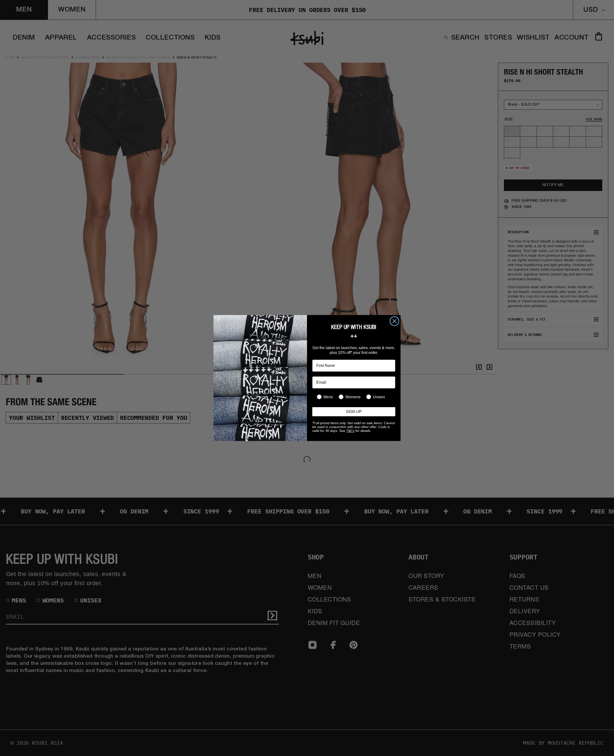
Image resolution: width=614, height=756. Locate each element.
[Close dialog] (394, 321)
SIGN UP (354, 412)
